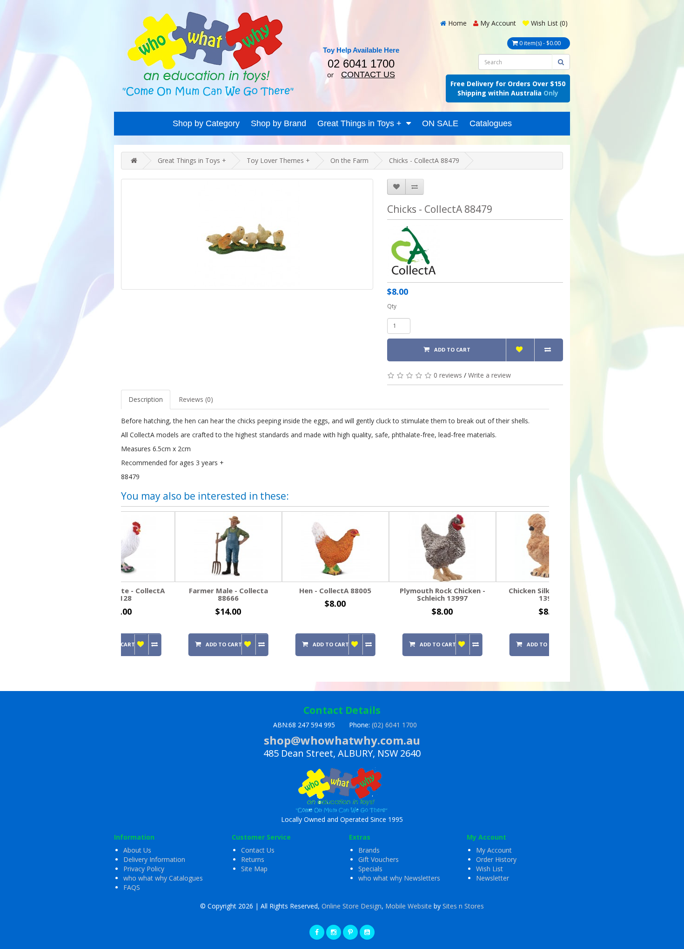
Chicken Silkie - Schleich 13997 (495, 594)
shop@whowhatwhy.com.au (342, 740)
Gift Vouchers (378, 859)
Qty (391, 306)
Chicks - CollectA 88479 (424, 160)
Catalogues (490, 123)
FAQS (131, 887)
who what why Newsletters (399, 878)
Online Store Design (352, 906)
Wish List (489, 868)
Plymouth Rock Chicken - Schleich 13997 (388, 594)
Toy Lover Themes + (278, 160)
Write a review (489, 375)
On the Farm (349, 160)
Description (145, 399)
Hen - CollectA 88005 (282, 590)
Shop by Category (206, 123)
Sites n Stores (463, 906)
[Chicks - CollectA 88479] (247, 234)
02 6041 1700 (361, 63)
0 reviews (448, 375)
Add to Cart (452, 349)
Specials (370, 868)
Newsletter (492, 878)
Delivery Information (154, 859)
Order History (496, 859)
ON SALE (440, 123)
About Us (137, 850)
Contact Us (258, 850)
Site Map (254, 868)
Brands (369, 850)
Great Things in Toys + (359, 123)
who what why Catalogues (163, 878)
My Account (494, 850)
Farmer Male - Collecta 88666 (174, 594)
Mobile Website (408, 906)
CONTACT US (368, 74)
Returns (252, 859)
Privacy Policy (143, 868)
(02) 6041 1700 (394, 724)
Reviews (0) (196, 399)
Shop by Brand (278, 123)
